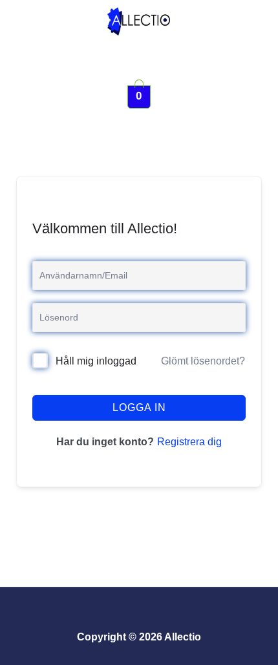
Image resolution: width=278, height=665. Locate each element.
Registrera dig (189, 441)
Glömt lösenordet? (203, 360)
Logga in (139, 407)
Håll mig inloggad (96, 360)
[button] (139, 60)
